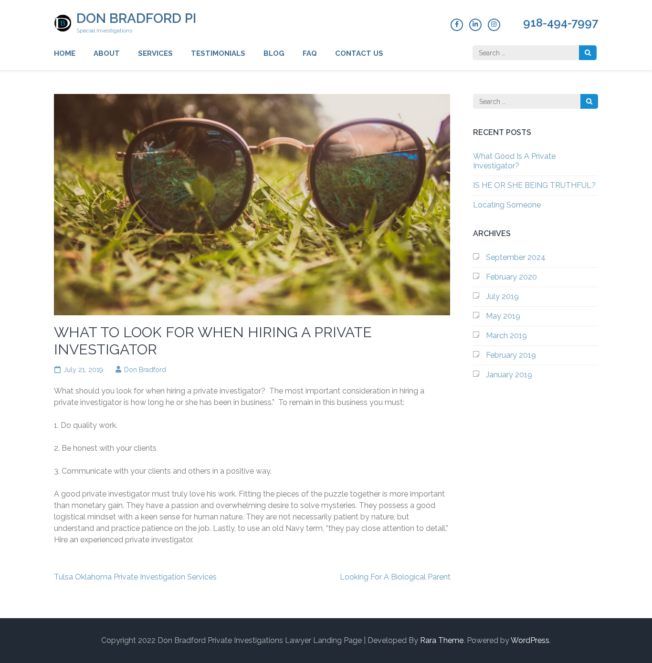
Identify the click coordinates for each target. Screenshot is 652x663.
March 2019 (506, 335)
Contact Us (359, 53)
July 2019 (502, 296)
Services (155, 53)
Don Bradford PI (136, 18)
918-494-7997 (560, 23)
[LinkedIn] (475, 25)
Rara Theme (441, 640)
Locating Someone (507, 204)
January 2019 (509, 374)
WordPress (530, 640)
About (107, 53)
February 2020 (511, 276)
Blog (273, 53)
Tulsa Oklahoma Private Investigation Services (135, 576)
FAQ (310, 53)
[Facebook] (457, 25)
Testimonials (218, 53)
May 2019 (503, 316)
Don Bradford (145, 369)
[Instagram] (494, 25)
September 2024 (516, 257)
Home (64, 53)
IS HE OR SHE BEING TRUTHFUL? (534, 185)
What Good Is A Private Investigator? (514, 161)
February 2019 (511, 355)
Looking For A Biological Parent (395, 576)
